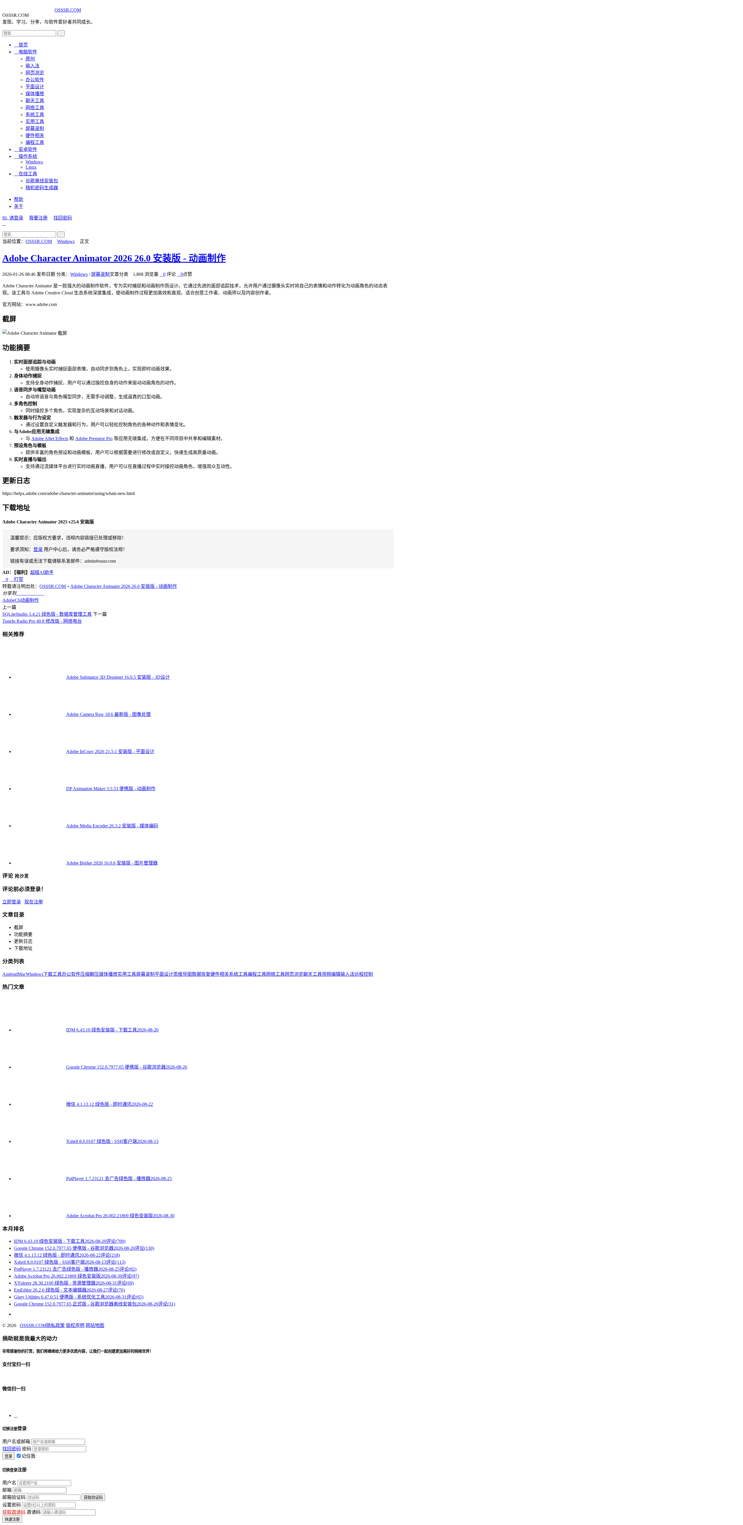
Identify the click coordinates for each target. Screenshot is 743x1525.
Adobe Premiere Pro (94, 438)
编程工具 (35, 142)
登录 (38, 549)
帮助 (18, 199)
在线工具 (25, 173)
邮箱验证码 (14, 1497)
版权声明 (75, 1325)
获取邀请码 (14, 1512)
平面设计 (35, 86)
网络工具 (35, 107)
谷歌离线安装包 (42, 180)
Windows (34, 161)
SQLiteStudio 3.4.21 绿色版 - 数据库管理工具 (47, 614)
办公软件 (35, 79)
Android (10, 974)
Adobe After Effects (49, 438)
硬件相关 (35, 135)
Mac (22, 974)
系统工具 (35, 114)
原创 (30, 58)
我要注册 (38, 217)
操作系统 (25, 156)
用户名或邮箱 (16, 1441)
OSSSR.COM (68, 10)
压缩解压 (89, 974)
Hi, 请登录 (12, 217)
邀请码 (34, 1512)
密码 (26, 1448)
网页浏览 (35, 72)
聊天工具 (35, 100)
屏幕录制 (35, 128)
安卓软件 (25, 149)
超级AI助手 (42, 572)
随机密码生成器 (42, 187)
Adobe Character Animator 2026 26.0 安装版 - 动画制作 (114, 258)
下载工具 (52, 974)
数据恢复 (201, 974)
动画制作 (29, 600)
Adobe (8, 600)
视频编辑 (331, 974)
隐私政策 (55, 1325)
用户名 (9, 1482)
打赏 (16, 579)
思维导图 (182, 974)
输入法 (32, 65)
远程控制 (363, 974)
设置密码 (11, 1504)
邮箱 (7, 1490)
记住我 (28, 1456)
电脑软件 (25, 51)
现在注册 (33, 901)
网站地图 (95, 1325)
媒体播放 (35, 93)
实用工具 (35, 121)
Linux (31, 167)
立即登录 (11, 901)
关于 (18, 206)
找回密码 (62, 217)
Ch (17, 600)
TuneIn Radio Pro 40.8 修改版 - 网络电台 (42, 621)
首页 (21, 44)
